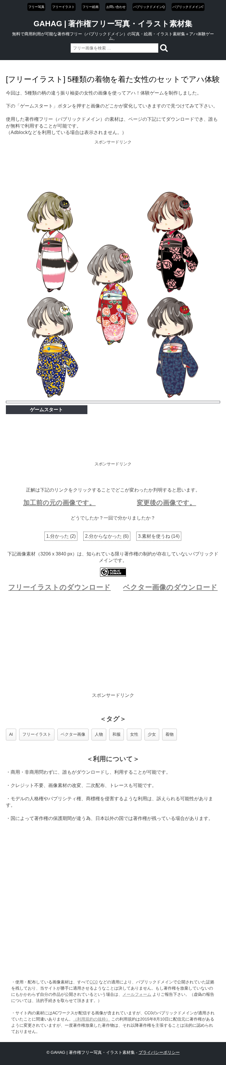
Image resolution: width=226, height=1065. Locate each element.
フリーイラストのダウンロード (59, 587)
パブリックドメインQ (149, 7)
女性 (134, 734)
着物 (169, 734)
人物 (99, 734)
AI (11, 734)
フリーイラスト (63, 7)
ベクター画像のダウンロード (170, 587)
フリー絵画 (90, 7)
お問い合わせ (116, 7)
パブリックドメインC (188, 7)
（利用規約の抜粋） (91, 1019)
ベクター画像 (73, 734)
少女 (152, 734)
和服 (116, 734)
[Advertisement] (113, 166)
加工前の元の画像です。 (59, 502)
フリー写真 (36, 7)
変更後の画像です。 (166, 502)
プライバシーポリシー (159, 1052)
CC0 (93, 982)
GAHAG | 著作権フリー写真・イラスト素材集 (113, 23)
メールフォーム (136, 994)
